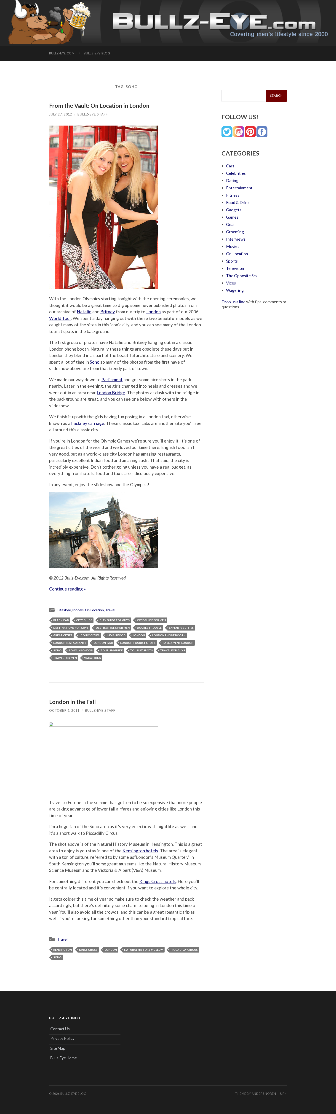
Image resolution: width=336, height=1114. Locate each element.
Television (235, 268)
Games (232, 217)
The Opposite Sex (242, 275)
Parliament (112, 379)
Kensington (62, 949)
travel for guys (172, 650)
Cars (230, 165)
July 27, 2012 (60, 114)
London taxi (103, 642)
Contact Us (60, 1028)
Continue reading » (67, 588)
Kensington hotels (140, 850)
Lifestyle (64, 610)
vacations (92, 658)
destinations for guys (70, 627)
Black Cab (61, 620)
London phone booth (169, 635)
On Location (94, 610)
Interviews (235, 239)
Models (78, 610)
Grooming (235, 231)
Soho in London (81, 650)
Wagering (235, 290)
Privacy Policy (62, 1038)
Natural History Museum (143, 949)
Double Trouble (149, 627)
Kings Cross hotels (157, 881)
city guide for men (151, 620)
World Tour (60, 318)
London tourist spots (137, 642)
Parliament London (178, 642)
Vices (231, 282)
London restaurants (69, 642)
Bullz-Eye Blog (97, 53)
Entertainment (239, 187)
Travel (110, 610)
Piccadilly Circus (184, 949)
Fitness (232, 195)
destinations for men (113, 627)
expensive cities (181, 627)
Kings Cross (88, 949)
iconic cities (89, 635)
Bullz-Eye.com (62, 53)
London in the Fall (72, 701)
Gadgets (233, 209)
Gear (230, 224)
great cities (62, 635)
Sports (232, 260)
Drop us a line (233, 301)
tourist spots (141, 650)
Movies (232, 246)
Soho (94, 362)
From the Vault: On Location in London (99, 105)
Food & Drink (238, 202)
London (153, 311)
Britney (107, 311)
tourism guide (111, 650)
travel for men (65, 658)
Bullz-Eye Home (63, 1057)
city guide (84, 620)
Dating (232, 180)
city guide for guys (114, 620)
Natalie (84, 311)
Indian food (116, 635)
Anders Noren (264, 1093)
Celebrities (236, 173)
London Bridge (111, 392)
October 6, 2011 (64, 710)
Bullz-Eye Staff (92, 114)
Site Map (57, 1048)
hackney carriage (87, 423)
